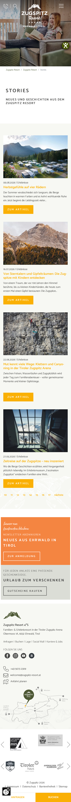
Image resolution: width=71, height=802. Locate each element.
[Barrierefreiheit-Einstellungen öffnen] (65, 45)
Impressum (13, 786)
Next (68, 745)
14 (30, 495)
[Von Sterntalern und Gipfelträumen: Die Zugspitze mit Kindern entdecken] (35, 243)
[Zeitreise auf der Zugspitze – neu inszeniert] (35, 430)
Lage (28, 641)
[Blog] (32, 656)
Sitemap (63, 786)
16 (43, 495)
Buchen (19, 641)
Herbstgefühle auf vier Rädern (24, 187)
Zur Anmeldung (22, 556)
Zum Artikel (18, 209)
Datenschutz (29, 786)
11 (12, 495)
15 (37, 495)
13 (24, 495)
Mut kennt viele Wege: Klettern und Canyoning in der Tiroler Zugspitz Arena (33, 366)
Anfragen (8, 641)
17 (49, 495)
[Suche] (15, 6)
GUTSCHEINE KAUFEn (25, 591)
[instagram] (15, 656)
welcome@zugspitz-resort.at (25, 675)
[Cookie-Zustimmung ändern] (6, 791)
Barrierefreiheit (47, 786)
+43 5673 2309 (18, 669)
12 (18, 495)
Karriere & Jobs (55, 641)
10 (5, 495)
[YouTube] (23, 656)
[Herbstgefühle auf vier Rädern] (35, 156)
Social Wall (38, 641)
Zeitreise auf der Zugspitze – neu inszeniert (33, 461)
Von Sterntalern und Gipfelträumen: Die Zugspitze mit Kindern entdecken (35, 276)
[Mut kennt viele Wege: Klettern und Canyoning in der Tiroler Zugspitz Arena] (35, 333)
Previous (2, 745)
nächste (58, 495)
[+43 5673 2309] (5, 6)
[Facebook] (7, 656)
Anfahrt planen (18, 681)
